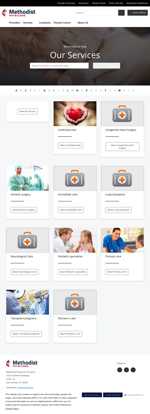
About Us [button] (83, 22)
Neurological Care (22, 256)
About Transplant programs (26, 333)
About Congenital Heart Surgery (122, 146)
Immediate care (67, 194)
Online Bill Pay (116, 3)
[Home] (4, 23)
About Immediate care (71, 209)
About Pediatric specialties (73, 271)
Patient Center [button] (62, 22)
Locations (45, 22)
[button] (134, 395)
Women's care (67, 318)
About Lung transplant (118, 209)
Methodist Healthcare (137, 3)
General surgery (20, 194)
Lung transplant (115, 194)
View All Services (27, 111)
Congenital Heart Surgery (120, 130)
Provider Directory (66, 3)
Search (108, 65)
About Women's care (70, 333)
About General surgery (24, 209)
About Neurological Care (25, 271)
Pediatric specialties (70, 256)
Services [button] (28, 22)
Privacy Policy (12, 408)
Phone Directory (25, 387)
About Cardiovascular (70, 145)
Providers (14, 22)
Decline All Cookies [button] (91, 395)
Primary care (113, 256)
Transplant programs (23, 318)
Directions (84, 3)
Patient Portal (98, 3)
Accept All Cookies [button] (113, 395)
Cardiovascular (67, 130)
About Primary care (116, 271)
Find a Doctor (139, 12)
